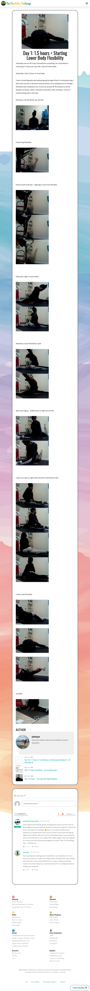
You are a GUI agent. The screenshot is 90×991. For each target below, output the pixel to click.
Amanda (47, 970)
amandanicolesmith (31, 821)
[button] (86, 3)
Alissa (69, 970)
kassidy (26, 852)
